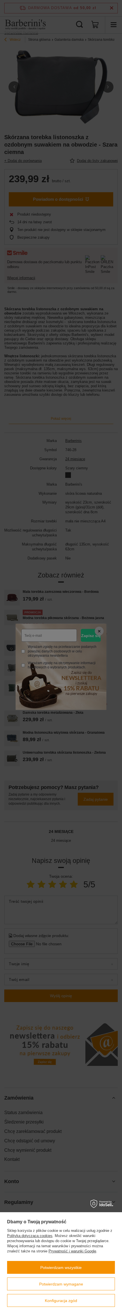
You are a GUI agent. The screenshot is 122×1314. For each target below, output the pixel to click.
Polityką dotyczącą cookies (29, 1236)
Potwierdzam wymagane (61, 1284)
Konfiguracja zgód (61, 1300)
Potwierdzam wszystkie (61, 1267)
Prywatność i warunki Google (72, 1251)
